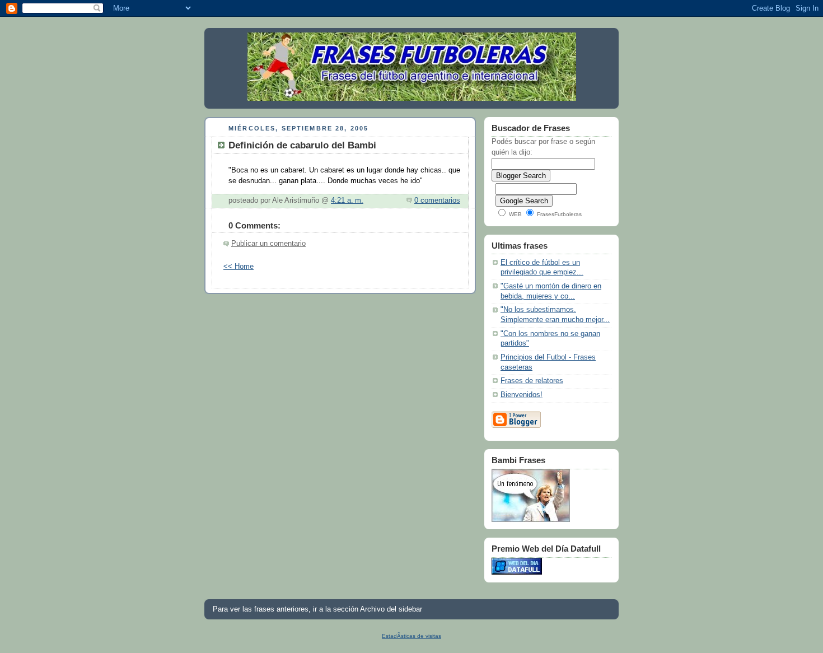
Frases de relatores (532, 381)
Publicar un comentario (268, 244)
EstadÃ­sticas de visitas (411, 636)
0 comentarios (437, 200)
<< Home (238, 266)
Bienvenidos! (522, 395)
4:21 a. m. (347, 200)
